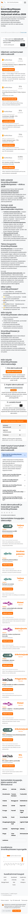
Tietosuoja (24, 900)
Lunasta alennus (8, 69)
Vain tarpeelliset (7, 911)
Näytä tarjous (7, 536)
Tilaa (22, 45)
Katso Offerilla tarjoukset (8, 569)
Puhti (14, 885)
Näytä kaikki (24, 32)
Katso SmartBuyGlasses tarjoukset (10, 72)
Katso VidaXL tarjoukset (7, 617)
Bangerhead (5, 882)
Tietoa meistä (5, 900)
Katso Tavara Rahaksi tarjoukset (10, 540)
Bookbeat (14, 877)
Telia (23, 880)
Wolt (5, 877)
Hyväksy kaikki (16, 911)
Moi (14, 882)
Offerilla (14, 880)
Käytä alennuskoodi (9, 99)
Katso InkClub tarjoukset (8, 693)
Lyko (5, 880)
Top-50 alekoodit (15, 900)
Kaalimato (23, 877)
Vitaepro (23, 882)
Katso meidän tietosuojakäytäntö (14, 906)
